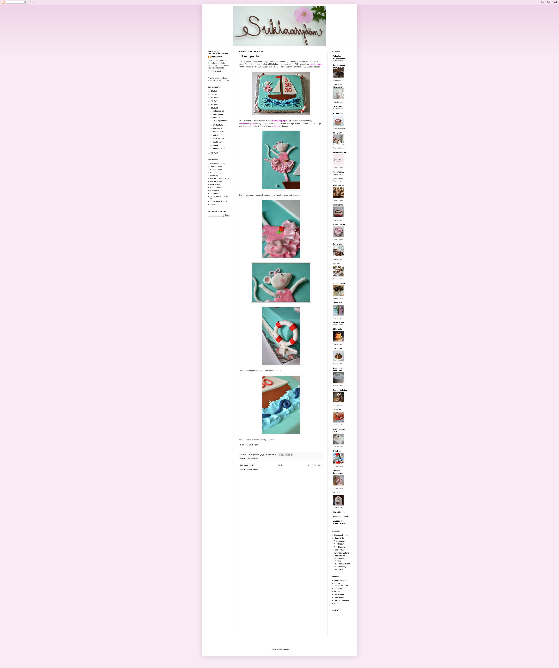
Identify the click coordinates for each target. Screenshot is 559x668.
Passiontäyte (339, 550)
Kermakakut (215, 170)
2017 (213, 94)
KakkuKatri (337, 133)
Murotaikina (338, 588)
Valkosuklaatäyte (340, 567)
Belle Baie (337, 451)
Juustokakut (215, 167)
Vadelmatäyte (339, 556)
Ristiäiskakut (215, 191)
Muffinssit (214, 185)
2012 (213, 153)
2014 (213, 105)
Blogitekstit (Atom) (251, 469)
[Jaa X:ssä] (286, 454)
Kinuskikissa (338, 179)
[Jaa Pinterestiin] (291, 454)
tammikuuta (217, 149)
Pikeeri (337, 591)
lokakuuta (217, 118)
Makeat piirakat (216, 181)
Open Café (337, 410)
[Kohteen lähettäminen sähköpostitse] (280, 454)
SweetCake (337, 303)
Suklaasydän (252, 455)
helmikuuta (217, 145)
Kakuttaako (337, 349)
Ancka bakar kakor (341, 517)
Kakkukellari (338, 244)
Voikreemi (338, 603)
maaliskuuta (218, 142)
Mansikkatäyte (339, 541)
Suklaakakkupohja (341, 600)
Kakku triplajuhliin (250, 56)
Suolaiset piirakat (217, 201)
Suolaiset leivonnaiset (219, 196)
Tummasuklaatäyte (341, 553)
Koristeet (213, 173)
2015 (213, 101)
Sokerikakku (339, 597)
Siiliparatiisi (337, 329)
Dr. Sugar (336, 264)
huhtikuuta (217, 139)
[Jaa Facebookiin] (288, 454)
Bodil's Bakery (339, 283)
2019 (213, 91)
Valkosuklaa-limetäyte (339, 560)
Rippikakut (214, 187)
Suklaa (213, 193)
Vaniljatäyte (338, 570)
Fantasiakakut (253, 458)
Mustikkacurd (339, 544)
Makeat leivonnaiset (218, 179)
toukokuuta (217, 135)
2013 (213, 108)
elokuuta (216, 128)
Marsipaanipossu (340, 152)
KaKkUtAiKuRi (339, 322)
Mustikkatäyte (339, 547)
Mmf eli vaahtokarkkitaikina (341, 584)
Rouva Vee (337, 493)
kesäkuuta (217, 132)
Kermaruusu (338, 113)
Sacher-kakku (339, 594)
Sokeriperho (338, 205)
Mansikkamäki (339, 225)
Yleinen (213, 204)
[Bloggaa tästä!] (283, 454)
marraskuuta (218, 114)
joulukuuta (217, 111)
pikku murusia (338, 185)
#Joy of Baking (339, 512)
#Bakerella (337, 107)
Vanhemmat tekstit (315, 465)
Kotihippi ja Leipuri (340, 390)
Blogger (286, 649)
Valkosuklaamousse (342, 564)
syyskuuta (217, 125)
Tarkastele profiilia (215, 71)
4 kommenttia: (271, 455)
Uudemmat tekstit (246, 465)
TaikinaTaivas (338, 172)
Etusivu (281, 465)
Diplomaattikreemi (341, 535)
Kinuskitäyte (339, 538)
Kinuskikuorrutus (340, 580)
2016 (213, 98)
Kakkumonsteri (339, 65)
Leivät (212, 176)
